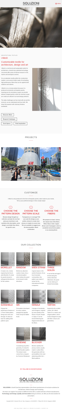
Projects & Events (35, 408)
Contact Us (44, 408)
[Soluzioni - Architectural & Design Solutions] (31, 3)
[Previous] (3, 164)
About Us (26, 408)
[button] (58, 4)
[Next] (58, 164)
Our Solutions (18, 408)
